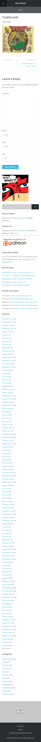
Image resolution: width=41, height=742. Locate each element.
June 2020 (5, 415)
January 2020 (6, 431)
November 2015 (7, 591)
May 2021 (5, 380)
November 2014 (7, 629)
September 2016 (8, 559)
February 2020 (7, 428)
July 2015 (5, 604)
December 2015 (7, 588)
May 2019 (5, 456)
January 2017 (6, 546)
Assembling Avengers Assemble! (20, 733)
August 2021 (6, 370)
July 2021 (5, 373)
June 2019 (5, 453)
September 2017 (8, 520)
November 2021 (7, 360)
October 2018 (7, 479)
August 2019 (6, 447)
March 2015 (6, 616)
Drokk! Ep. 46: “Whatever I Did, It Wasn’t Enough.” (19, 275)
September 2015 (8, 597)
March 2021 (6, 386)
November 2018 (8, 476)
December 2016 (7, 549)
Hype (4, 672)
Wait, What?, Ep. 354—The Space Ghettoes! (17, 279)
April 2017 (5, 536)
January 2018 (6, 508)
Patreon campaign (17, 230)
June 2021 (5, 376)
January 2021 (6, 392)
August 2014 (6, 639)
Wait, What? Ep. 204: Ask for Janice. (29, 65)
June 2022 (5, 338)
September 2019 (8, 444)
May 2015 (5, 610)
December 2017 (7, 511)
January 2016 (6, 584)
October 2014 (7, 632)
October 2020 (7, 402)
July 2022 (5, 335)
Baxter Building (7, 659)
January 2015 (6, 623)
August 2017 (6, 524)
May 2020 (5, 418)
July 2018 (5, 488)
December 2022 (8, 319)
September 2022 (8, 328)
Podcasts (5, 675)
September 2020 (8, 405)
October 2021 (7, 364)
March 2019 (6, 463)
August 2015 (6, 600)
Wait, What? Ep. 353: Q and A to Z (13, 282)
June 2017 (5, 530)
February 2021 (7, 389)
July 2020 (5, 412)
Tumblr (22, 218)
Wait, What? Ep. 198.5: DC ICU (22, 296)
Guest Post (6, 668)
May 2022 (5, 341)
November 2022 (8, 322)
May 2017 (5, 533)
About (21, 729)
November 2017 (7, 514)
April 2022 (5, 344)
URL (3, 154)
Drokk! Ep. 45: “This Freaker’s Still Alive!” (16, 285)
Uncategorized (7, 688)
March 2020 (6, 424)
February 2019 (7, 466)
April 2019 (5, 460)
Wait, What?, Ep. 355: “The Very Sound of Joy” (18, 272)
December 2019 (7, 434)
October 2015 (7, 594)
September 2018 (8, 482)
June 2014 (5, 645)
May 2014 (5, 648)
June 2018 (5, 492)
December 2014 (7, 626)
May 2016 (5, 572)
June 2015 (5, 607)
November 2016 (8, 552)
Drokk (4, 662)
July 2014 (5, 642)
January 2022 (6, 354)
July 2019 (5, 450)
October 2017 (7, 517)
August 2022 (6, 332)
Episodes (5, 665)
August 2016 (6, 562)
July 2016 (5, 565)
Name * (4, 130)
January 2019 (6, 469)
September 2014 (8, 636)
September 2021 (8, 367)
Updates (5, 691)
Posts (4, 678)
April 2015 (5, 613)
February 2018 (7, 504)
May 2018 (5, 495)
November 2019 (7, 437)
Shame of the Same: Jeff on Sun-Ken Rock (25, 302)
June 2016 (5, 568)
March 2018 (6, 501)
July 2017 (5, 527)
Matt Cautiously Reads (22, 299)
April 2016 (5, 575)
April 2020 (5, 421)
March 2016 (6, 578)
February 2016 (7, 581)
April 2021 (5, 383)
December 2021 (7, 357)
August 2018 (6, 485)
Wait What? (6, 694)
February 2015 (7, 620)
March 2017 (6, 540)
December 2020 (8, 396)
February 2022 (7, 351)
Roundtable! (6, 684)
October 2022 (7, 325)
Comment (5, 93)
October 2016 (7, 556)
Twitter (14, 218)
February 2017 (7, 543)
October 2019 (7, 440)
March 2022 (6, 348)
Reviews (5, 681)
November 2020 (8, 399)
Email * (4, 142)
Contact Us (20, 726)
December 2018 (7, 472)
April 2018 (5, 498)
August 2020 (6, 408)
